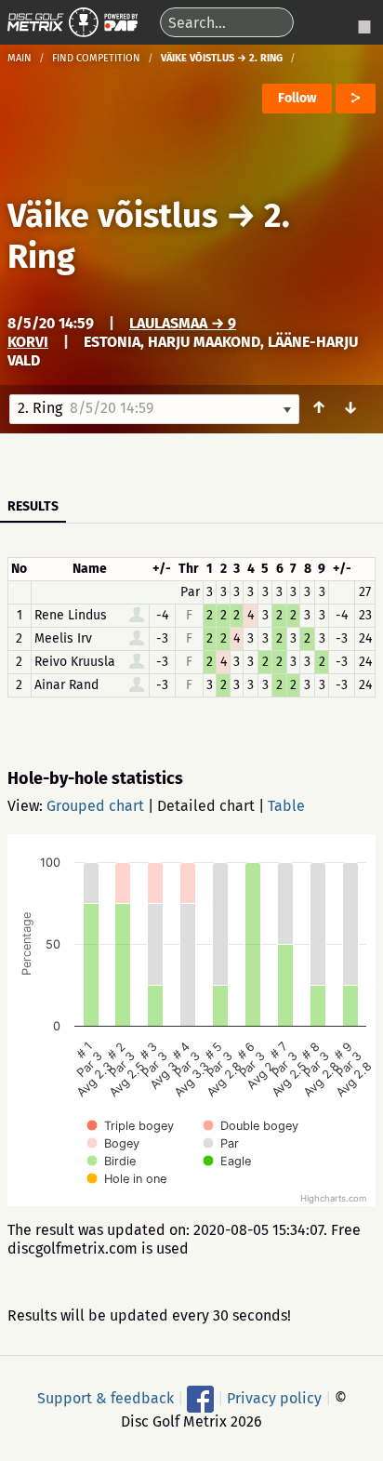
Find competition (96, 58)
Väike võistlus (112, 215)
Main (19, 58)
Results (33, 506)
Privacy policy (274, 1397)
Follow (297, 98)
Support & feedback (105, 1397)
